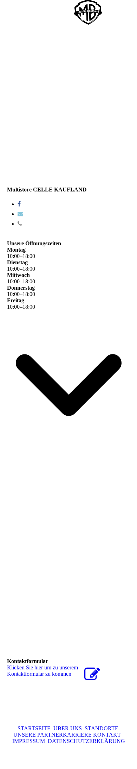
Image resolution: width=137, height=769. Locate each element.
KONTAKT (107, 735)
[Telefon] (20, 224)
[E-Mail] (20, 214)
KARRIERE (77, 735)
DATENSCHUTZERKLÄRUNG (85, 741)
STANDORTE (101, 728)
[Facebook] (19, 204)
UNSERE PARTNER (38, 735)
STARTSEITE (34, 728)
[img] (88, 12)
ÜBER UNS (66, 728)
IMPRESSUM (28, 741)
